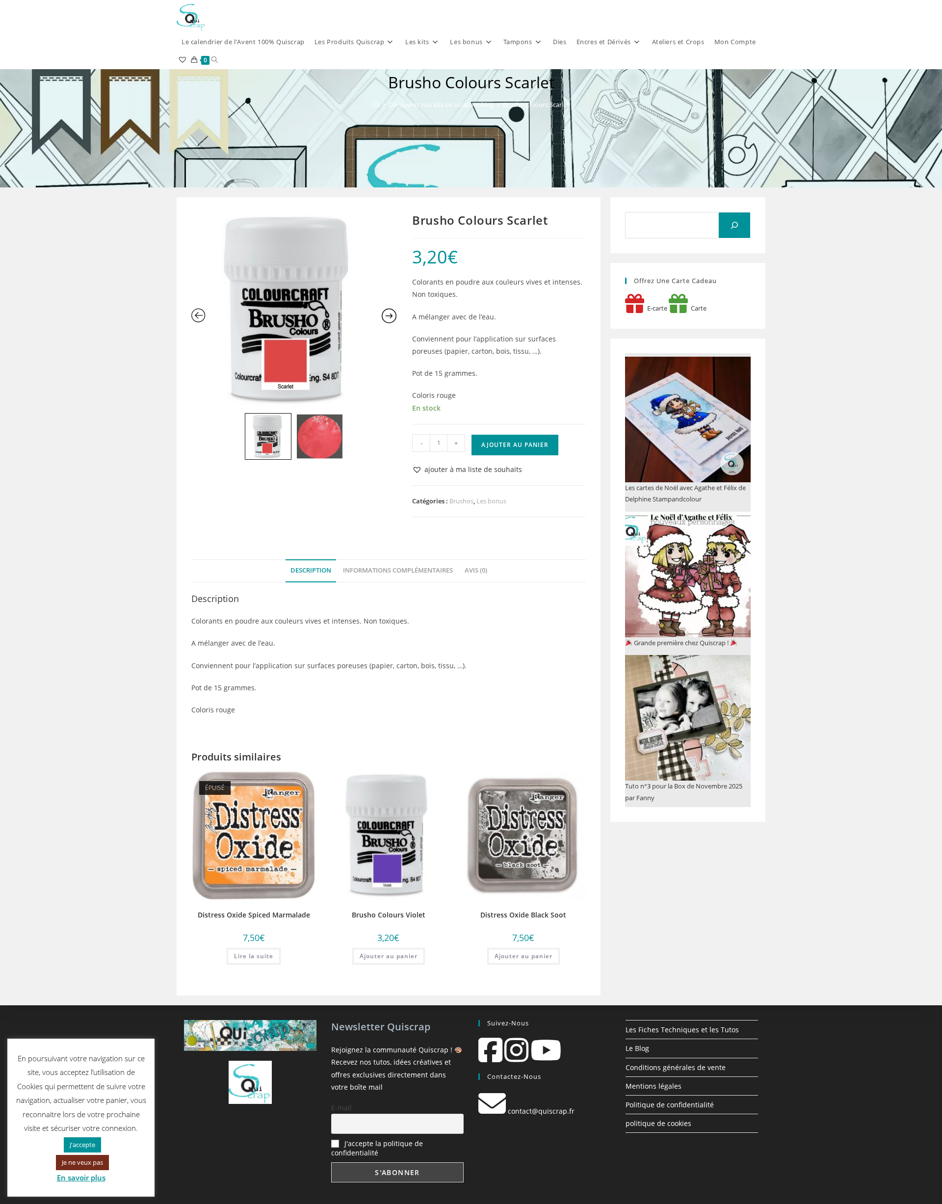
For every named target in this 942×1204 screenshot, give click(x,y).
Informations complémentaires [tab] (398, 570)
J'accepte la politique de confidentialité (377, 1148)
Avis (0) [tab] (476, 570)
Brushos (461, 501)
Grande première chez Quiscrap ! (681, 642)
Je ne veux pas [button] (82, 1162)
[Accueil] (376, 104)
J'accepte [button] (82, 1144)
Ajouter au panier (515, 445)
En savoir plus (81, 1177)
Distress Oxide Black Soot (523, 914)
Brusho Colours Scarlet (536, 104)
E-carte (655, 308)
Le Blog (637, 1048)
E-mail (341, 1107)
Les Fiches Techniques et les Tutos (682, 1029)
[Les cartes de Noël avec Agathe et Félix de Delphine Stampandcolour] (688, 419)
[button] (467, 469)
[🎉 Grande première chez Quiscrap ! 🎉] (688, 574)
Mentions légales (653, 1086)
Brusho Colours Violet (388, 914)
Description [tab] (310, 570)
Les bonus (491, 501)
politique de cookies (658, 1123)
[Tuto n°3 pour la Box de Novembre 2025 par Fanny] (688, 718)
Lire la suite (253, 956)
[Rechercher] (734, 225)
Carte (697, 308)
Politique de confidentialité (670, 1104)
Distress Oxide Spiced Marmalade (254, 914)
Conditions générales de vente (676, 1067)
